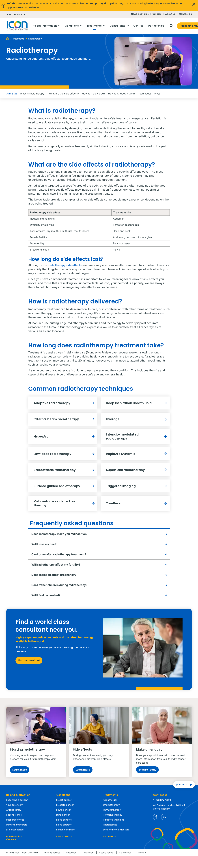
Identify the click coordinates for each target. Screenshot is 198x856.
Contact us (185, 13)
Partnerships (14, 836)
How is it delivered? (93, 93)
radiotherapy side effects (65, 265)
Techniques (144, 93)
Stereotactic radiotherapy (55, 470)
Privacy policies (52, 852)
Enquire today (147, 769)
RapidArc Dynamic (120, 454)
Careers (156, 13)
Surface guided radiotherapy (57, 486)
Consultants (64, 836)
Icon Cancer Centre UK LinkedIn (164, 817)
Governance (125, 852)
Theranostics (110, 824)
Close (193, 4)
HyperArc (41, 436)
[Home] (7, 38)
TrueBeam (114, 503)
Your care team (14, 804)
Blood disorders (64, 824)
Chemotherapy (111, 804)
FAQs (157, 93)
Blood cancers (64, 819)
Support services (15, 819)
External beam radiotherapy (56, 419)
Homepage (17, 25)
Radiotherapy (110, 800)
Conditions (63, 795)
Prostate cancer (65, 804)
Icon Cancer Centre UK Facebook (156, 817)
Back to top (185, 784)
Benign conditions (65, 829)
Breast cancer (63, 800)
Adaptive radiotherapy (52, 403)
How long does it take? (121, 93)
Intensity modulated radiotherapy (122, 436)
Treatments (110, 795)
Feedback (71, 852)
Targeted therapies (113, 819)
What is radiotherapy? (32, 93)
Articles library (13, 809)
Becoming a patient (17, 800)
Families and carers (16, 824)
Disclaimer (88, 852)
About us (170, 13)
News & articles (140, 13)
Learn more (19, 769)
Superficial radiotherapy (125, 470)
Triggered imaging (121, 486)
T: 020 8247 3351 (162, 800)
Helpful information (18, 795)
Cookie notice (106, 852)
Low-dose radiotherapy (52, 454)
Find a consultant (29, 660)
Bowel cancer (63, 809)
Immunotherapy (112, 809)
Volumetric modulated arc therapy (55, 503)
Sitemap (142, 852)
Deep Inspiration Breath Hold (129, 403)
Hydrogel (113, 419)
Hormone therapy (112, 814)
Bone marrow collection (116, 829)
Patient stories (14, 814)
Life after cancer (15, 829)
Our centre (109, 836)
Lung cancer (63, 814)
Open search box (171, 26)
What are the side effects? (64, 93)
